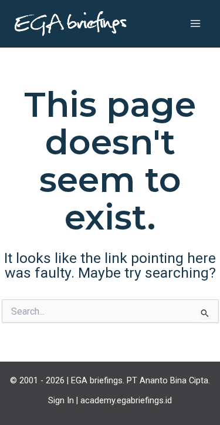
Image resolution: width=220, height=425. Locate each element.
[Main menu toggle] (195, 24)
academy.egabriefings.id (126, 400)
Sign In (61, 400)
